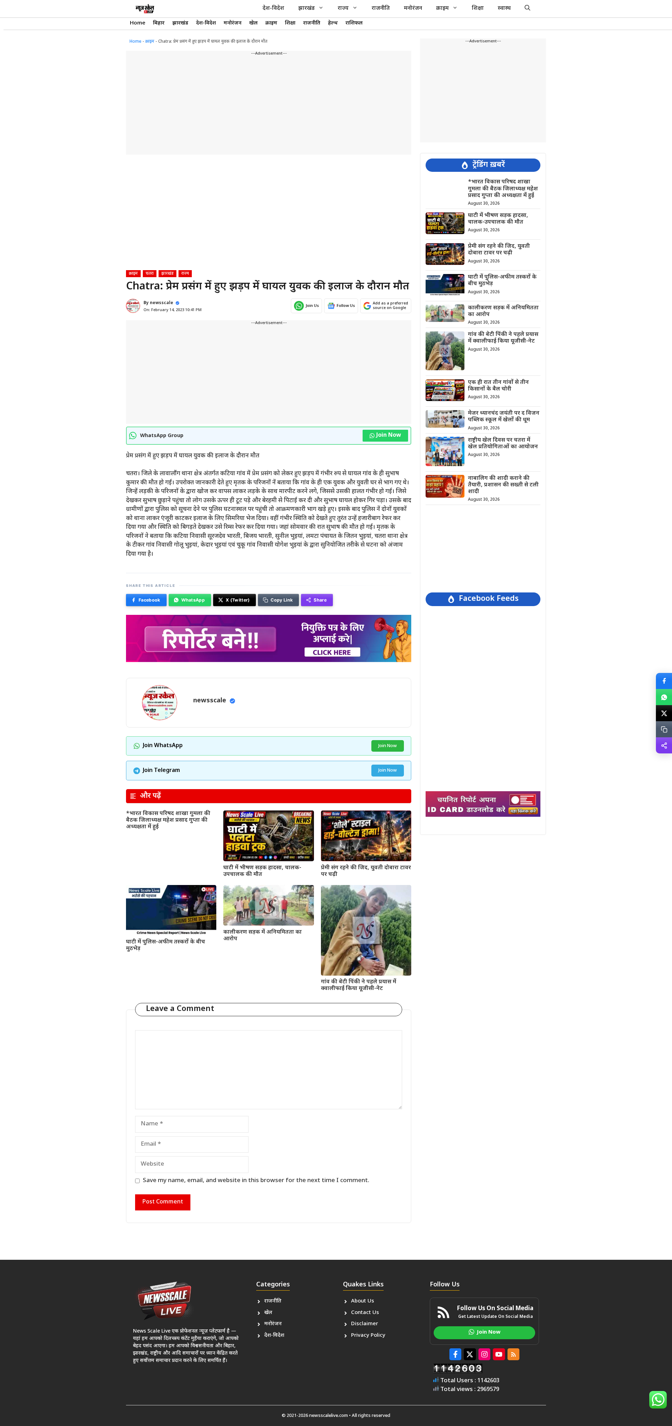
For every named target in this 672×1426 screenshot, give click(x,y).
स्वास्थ (504, 8)
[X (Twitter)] (664, 713)
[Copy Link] (664, 729)
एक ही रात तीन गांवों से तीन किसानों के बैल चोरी (498, 386)
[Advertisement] (268, 106)
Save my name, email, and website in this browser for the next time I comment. (256, 1181)
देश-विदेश (273, 8)
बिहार (158, 23)
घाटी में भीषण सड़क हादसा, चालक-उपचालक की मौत (262, 871)
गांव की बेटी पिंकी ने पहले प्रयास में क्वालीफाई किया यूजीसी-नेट (358, 985)
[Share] (664, 745)
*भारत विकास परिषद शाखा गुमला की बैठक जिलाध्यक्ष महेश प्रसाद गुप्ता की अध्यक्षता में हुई (168, 820)
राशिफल (354, 23)
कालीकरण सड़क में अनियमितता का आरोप (262, 936)
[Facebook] (664, 681)
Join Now (388, 435)
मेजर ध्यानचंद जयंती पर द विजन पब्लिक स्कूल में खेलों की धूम (503, 417)
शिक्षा (478, 8)
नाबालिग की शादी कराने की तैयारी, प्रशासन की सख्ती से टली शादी (503, 485)
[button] (527, 8)
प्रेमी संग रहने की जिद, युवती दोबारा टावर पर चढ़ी (366, 871)
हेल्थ (333, 23)
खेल (253, 23)
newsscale (161, 303)
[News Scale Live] (145, 8)
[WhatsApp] (664, 697)
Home (137, 23)
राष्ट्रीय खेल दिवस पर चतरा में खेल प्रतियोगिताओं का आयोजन (503, 443)
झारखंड (306, 8)
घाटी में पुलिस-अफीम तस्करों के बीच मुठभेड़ (165, 946)
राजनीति (381, 8)
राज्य (343, 8)
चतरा (150, 273)
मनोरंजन (413, 8)
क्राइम (442, 8)
